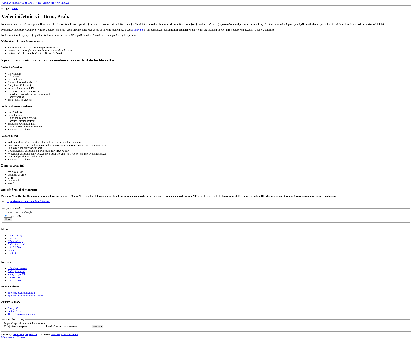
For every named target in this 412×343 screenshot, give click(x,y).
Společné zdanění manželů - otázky (26, 295)
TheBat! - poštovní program (22, 314)
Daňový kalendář (16, 244)
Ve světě (11, 216)
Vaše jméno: (10, 326)
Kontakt (12, 253)
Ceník (11, 250)
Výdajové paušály (17, 274)
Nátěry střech (14, 308)
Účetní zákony (15, 241)
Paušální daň (14, 277)
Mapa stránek (8, 337)
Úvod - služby (15, 235)
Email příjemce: (54, 326)
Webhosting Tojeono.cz (25, 334)
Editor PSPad (14, 311)
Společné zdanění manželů (21, 292)
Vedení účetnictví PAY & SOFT (35, 2)
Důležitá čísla (14, 247)
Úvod (15, 8)
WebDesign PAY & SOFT (64, 334)
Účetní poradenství (17, 268)
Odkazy (12, 238)
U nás (22, 216)
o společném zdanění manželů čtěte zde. (28, 201)
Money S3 (137, 29)
